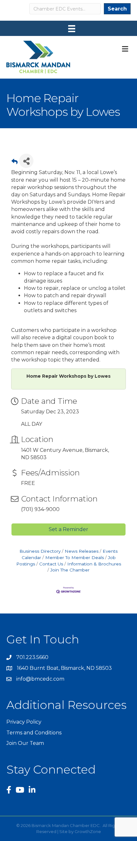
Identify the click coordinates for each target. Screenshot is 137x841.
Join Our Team (25, 743)
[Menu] (72, 28)
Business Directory (40, 551)
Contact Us (51, 563)
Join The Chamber (70, 569)
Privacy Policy (23, 722)
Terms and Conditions (33, 733)
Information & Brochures (94, 563)
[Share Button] (26, 161)
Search (117, 9)
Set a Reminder (68, 529)
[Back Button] (14, 163)
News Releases (81, 551)
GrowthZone (88, 831)
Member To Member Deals (74, 557)
